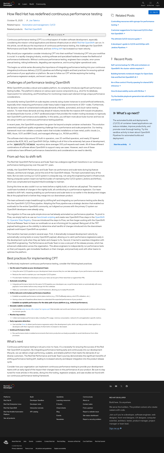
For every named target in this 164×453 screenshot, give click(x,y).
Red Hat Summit (100, 441)
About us (86, 400)
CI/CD (52, 25)
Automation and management (35, 25)
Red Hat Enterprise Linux (12, 404)
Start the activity (120, 144)
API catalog (34, 412)
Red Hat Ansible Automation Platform (13, 413)
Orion (24, 324)
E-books (59, 404)
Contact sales (87, 404)
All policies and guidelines (44, 448)
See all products (9, 418)
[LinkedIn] (110, 387)
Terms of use (29, 448)
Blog (58, 412)
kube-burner (26, 309)
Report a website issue (91, 412)
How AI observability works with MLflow (127, 91)
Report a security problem (92, 419)
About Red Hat (16, 441)
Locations (39, 441)
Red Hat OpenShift (33, 29)
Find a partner (88, 408)
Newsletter (60, 419)
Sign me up (114, 428)
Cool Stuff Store (87, 441)
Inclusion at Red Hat (74, 441)
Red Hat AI (7, 400)
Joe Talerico (34, 20)
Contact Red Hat (49, 441)
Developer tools (35, 404)
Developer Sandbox (37, 400)
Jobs (24, 441)
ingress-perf (46, 309)
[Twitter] (121, 387)
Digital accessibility (60, 448)
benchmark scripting (46, 217)
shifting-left (57, 48)
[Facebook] (126, 387)
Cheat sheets (61, 408)
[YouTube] (116, 387)
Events (58, 415)
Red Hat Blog (61, 441)
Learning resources (63, 400)
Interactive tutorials (36, 408)
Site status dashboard (90, 415)
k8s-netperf (35, 309)
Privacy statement (17, 448)
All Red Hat (150, 5)
